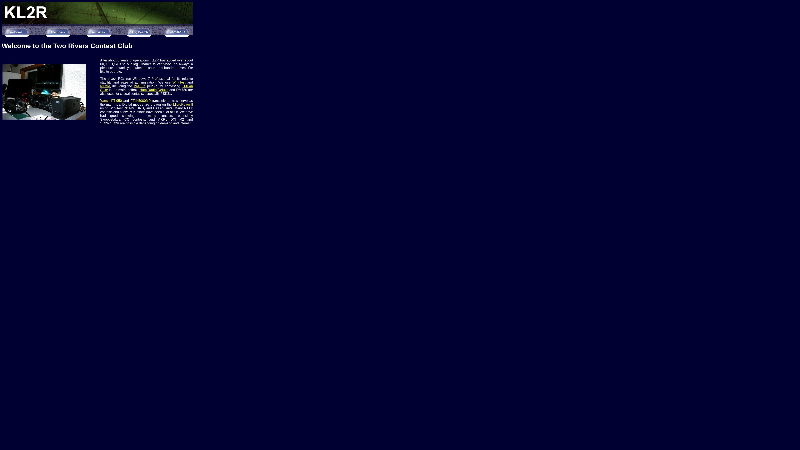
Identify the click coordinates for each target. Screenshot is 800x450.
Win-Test (178, 82)
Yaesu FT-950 (111, 100)
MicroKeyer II (183, 104)
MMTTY (139, 86)
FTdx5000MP (141, 100)
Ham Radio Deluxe (154, 90)
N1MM (105, 86)
